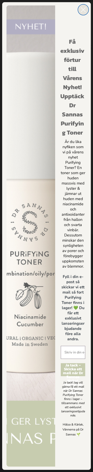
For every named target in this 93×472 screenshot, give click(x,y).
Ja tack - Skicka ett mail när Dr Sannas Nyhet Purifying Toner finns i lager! (73, 369)
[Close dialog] (83, 9)
